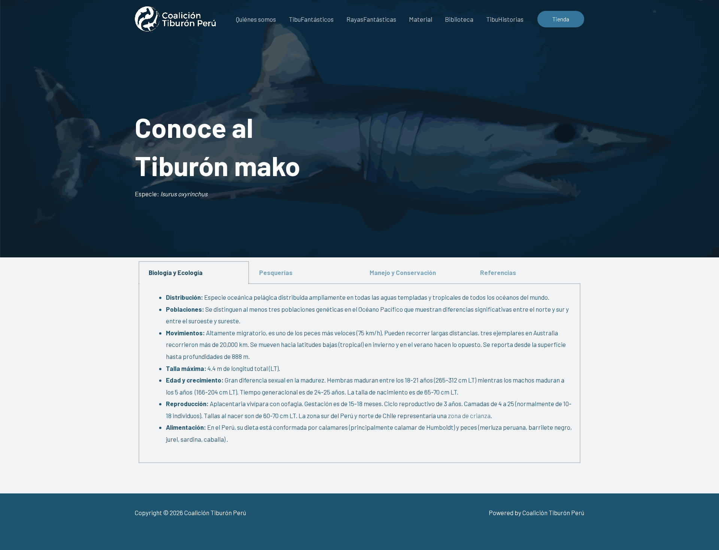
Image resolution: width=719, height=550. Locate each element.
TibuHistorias (505, 19)
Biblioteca (459, 19)
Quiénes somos (256, 19)
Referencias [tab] (498, 272)
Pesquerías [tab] (275, 272)
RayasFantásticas (371, 19)
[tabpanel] (359, 373)
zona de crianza (469, 415)
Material (420, 19)
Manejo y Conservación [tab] (403, 272)
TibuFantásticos (311, 19)
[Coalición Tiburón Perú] (175, 18)
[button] (560, 19)
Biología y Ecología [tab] (176, 272)
